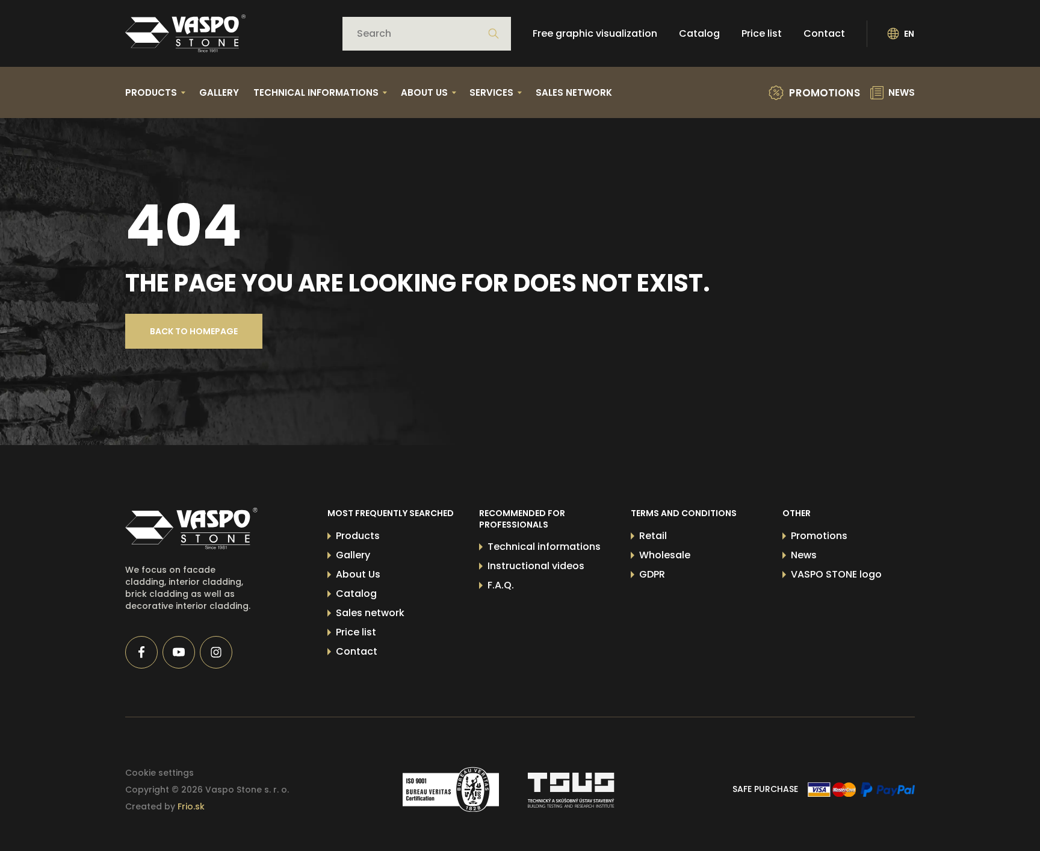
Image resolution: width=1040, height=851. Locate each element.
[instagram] (216, 652)
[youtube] (178, 652)
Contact (824, 33)
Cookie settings (159, 773)
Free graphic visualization (595, 33)
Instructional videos (536, 566)
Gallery (219, 92)
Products (358, 536)
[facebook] (141, 652)
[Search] (493, 34)
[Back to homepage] (185, 33)
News (804, 555)
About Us (358, 574)
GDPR (652, 574)
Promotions (819, 536)
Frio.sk (191, 806)
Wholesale (664, 555)
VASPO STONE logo (836, 574)
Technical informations (544, 546)
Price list (761, 33)
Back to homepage (194, 331)
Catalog (699, 33)
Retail (653, 536)
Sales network (574, 92)
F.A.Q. (501, 585)
